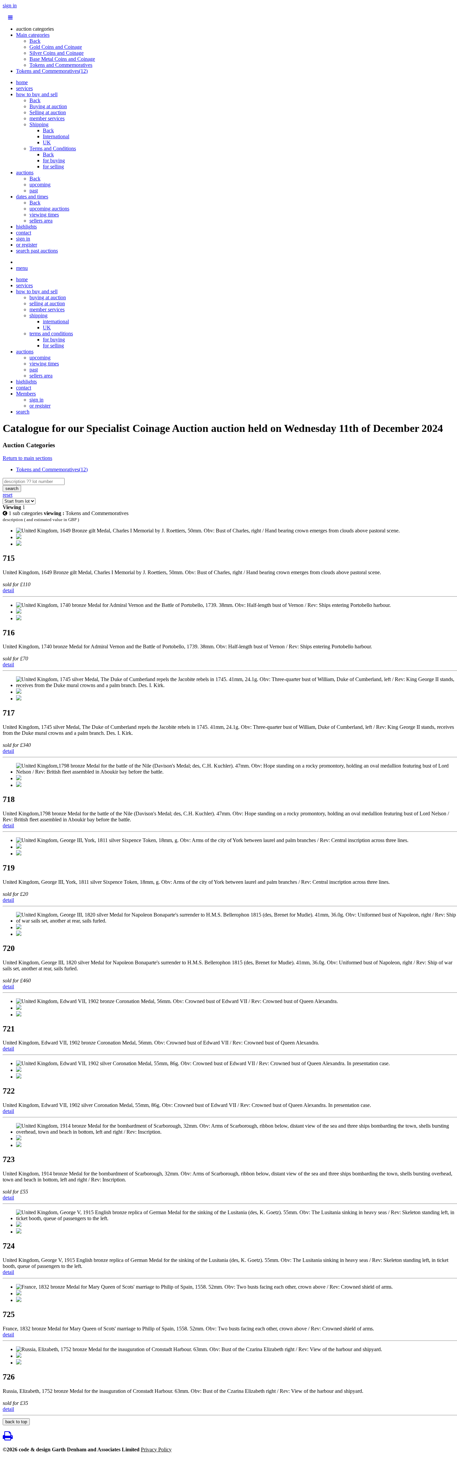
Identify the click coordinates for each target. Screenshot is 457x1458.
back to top (16, 1421)
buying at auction (47, 297)
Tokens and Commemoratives (60, 65)
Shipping (39, 124)
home (22, 82)
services (24, 88)
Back (34, 41)
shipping (38, 315)
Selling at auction (47, 112)
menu (22, 268)
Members (26, 393)
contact (23, 232)
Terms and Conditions (52, 148)
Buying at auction (48, 106)
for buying (54, 160)
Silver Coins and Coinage (56, 53)
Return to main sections (27, 458)
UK (47, 142)
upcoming (40, 184)
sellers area (41, 220)
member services (47, 118)
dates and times (32, 196)
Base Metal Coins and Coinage (62, 59)
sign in (10, 5)
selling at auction (47, 303)
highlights (26, 226)
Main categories (33, 35)
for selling (53, 166)
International (56, 136)
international (56, 321)
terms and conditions (51, 333)
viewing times (44, 214)
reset (7, 495)
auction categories (35, 29)
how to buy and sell (37, 94)
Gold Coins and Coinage (55, 47)
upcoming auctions (49, 208)
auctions (24, 172)
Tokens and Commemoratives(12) (52, 71)
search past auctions (37, 251)
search (22, 412)
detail (8, 590)
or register (26, 245)
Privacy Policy (156, 1449)
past (33, 190)
